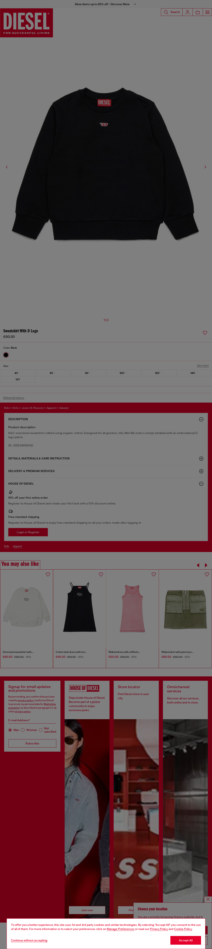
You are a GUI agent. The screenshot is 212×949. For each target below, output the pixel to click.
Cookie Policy (183, 929)
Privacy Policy (159, 929)
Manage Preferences (120, 929)
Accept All (186, 940)
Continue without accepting (29, 940)
